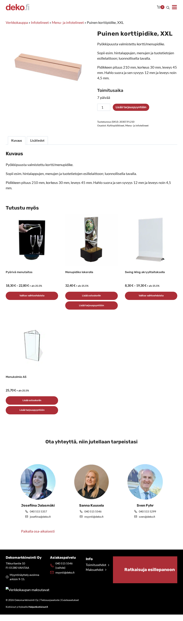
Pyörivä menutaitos (19, 272)
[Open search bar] (168, 7)
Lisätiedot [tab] (37, 140)
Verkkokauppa (17, 22)
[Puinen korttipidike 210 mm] (49, 67)
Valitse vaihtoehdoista (31, 295)
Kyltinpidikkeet (115, 125)
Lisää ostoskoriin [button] (91, 295)
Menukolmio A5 (16, 377)
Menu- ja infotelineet (68, 22)
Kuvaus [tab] (16, 140)
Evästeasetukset (70, 599)
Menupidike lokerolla (79, 272)
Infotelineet (40, 22)
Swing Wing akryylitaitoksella (145, 272)
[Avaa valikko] (174, 7)
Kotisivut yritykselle (27, 606)
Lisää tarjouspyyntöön (131, 107)
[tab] (46, 103)
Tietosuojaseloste (50, 599)
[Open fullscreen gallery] (82, 103)
